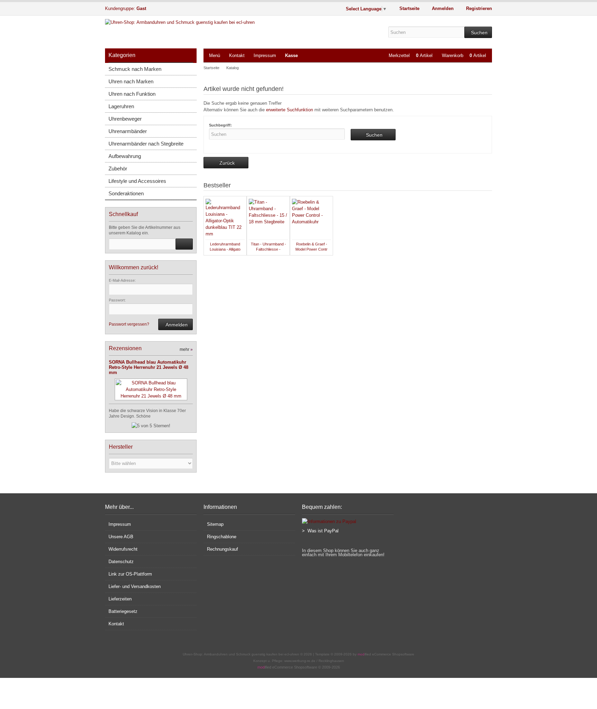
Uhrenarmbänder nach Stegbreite (145, 144)
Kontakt (237, 55)
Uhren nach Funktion (131, 94)
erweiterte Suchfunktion (289, 109)
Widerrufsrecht (123, 549)
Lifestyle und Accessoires (137, 181)
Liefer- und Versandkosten (134, 586)
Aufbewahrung (124, 156)
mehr (186, 349)
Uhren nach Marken (130, 81)
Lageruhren (121, 106)
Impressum (265, 55)
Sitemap (215, 524)
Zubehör (117, 168)
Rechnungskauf (222, 549)
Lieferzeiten (120, 598)
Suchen (478, 32)
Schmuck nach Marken (134, 69)
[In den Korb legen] (184, 244)
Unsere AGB (120, 536)
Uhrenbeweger (125, 119)
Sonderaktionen (126, 193)
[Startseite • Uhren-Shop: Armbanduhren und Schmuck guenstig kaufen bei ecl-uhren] (196, 22)
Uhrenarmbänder (127, 131)
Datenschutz (121, 561)
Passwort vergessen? (129, 324)
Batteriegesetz (123, 611)
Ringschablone (221, 536)
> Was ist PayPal (320, 530)
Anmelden (175, 324)
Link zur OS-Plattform (130, 574)
